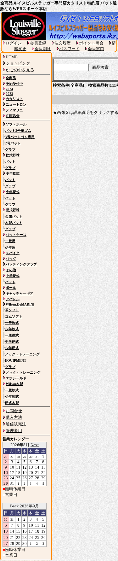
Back (14, 506)
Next (35, 444)
